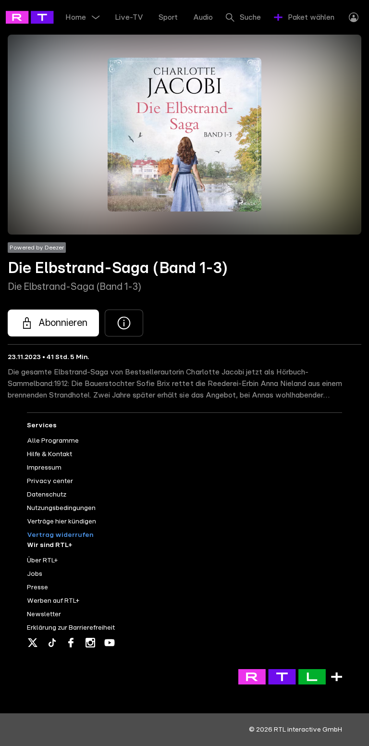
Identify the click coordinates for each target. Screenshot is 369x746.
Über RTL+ (42, 560)
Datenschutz (46, 494)
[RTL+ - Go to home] (49, 17)
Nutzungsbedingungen (61, 508)
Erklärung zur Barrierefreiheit (71, 627)
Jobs (34, 574)
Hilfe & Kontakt (49, 454)
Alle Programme (53, 440)
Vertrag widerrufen (60, 535)
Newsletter (44, 614)
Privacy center (50, 481)
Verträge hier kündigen (61, 521)
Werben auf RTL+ (53, 600)
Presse (37, 587)
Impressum (44, 467)
